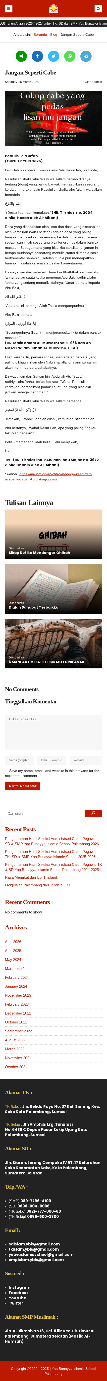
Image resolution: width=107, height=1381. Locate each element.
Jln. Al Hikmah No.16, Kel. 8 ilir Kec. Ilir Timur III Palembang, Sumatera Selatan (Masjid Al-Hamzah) (50, 1336)
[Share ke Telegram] (86, 56)
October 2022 (16, 1022)
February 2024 (17, 977)
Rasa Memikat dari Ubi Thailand (31, 877)
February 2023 (17, 1004)
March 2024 (14, 968)
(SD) (29, 1206)
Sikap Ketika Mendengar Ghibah (39, 552)
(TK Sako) (35, 1211)
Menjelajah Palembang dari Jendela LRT (37, 885)
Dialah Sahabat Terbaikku (33, 607)
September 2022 (18, 1031)
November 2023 (18, 995)
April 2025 (13, 950)
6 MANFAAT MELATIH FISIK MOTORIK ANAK (46, 661)
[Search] (93, 813)
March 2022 (14, 1049)
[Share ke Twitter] (54, 56)
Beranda (40, 34)
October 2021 (16, 1067)
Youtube (17, 1298)
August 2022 (15, 1040)
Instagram (19, 1287)
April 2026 (13, 942)
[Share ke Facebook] (38, 56)
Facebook (19, 1292)
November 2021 (18, 1058)
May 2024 (13, 959)
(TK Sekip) (34, 1216)
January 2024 (16, 986)
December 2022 (18, 1013)
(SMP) (30, 1201)
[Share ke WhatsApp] (69, 57)
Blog (53, 34)
